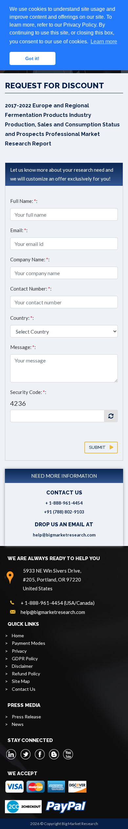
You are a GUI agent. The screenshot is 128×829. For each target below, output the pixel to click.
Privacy (19, 651)
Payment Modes (28, 643)
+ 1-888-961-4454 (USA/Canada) (58, 603)
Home (18, 635)
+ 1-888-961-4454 (64, 503)
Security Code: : (28, 392)
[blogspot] (54, 754)
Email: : (19, 230)
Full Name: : (23, 201)
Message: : (23, 347)
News (18, 724)
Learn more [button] (104, 41)
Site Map (21, 681)
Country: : (22, 318)
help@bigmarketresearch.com (64, 534)
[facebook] (39, 754)
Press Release (26, 716)
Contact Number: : (31, 289)
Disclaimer (22, 666)
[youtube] (68, 754)
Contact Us (23, 689)
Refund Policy (26, 673)
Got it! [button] (32, 58)
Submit (99, 447)
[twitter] (25, 754)
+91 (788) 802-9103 (64, 511)
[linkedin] (11, 754)
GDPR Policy (25, 658)
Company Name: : (30, 259)
